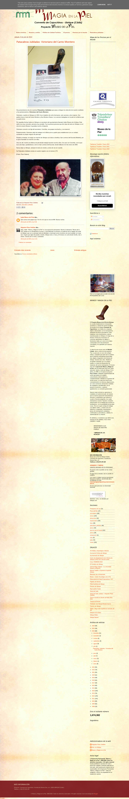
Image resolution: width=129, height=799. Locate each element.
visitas (92, 542)
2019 (93, 677)
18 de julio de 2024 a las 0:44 (29, 222)
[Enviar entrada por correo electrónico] (42, 202)
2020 (93, 675)
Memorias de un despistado (97, 574)
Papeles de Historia (95, 581)
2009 (93, 704)
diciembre (96, 633)
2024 (93, 631)
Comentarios (95, 219)
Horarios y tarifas (34, 32)
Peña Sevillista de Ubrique (97, 584)
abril (94, 656)
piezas (92, 528)
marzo (95, 658)
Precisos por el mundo (80, 32)
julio (94, 646)
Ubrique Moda (94, 615)
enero (95, 663)
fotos (91, 523)
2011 (93, 698)
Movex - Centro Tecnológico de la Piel (100, 577)
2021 (93, 672)
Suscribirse (102, 206)
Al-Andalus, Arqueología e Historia (99, 550)
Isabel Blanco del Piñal (27, 217)
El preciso (66, 32)
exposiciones (93, 520)
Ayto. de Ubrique (96, 747)
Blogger (96, 793)
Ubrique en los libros (95, 612)
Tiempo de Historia (95, 601)
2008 (93, 706)
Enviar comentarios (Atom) (29, 254)
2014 (93, 690)
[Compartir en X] (21, 207)
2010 (93, 701)
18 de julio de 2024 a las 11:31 (29, 239)
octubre (95, 638)
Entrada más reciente (22, 250)
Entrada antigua (80, 250)
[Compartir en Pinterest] (24, 207)
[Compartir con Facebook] (23, 207)
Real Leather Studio (95, 589)
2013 (93, 693)
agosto (95, 643)
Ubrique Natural (94, 617)
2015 (93, 688)
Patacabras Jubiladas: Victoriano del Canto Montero (45, 42)
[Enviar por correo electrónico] (17, 207)
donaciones (93, 518)
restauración (93, 535)
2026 (93, 625)
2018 (93, 680)
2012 (93, 696)
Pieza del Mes (94, 511)
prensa (92, 532)
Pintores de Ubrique (95, 586)
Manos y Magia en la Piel (99, 750)
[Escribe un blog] (19, 207)
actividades (93, 513)
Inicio (52, 250)
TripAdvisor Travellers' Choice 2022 (99, 144)
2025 (93, 628)
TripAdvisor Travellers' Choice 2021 (99, 146)
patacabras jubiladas (27, 204)
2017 (93, 683)
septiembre (96, 641)
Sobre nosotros (21, 32)
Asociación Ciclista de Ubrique (98, 553)
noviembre (96, 636)
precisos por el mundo (96, 530)
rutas (91, 537)
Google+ (2, 798)
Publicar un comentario (25, 242)
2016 (93, 685)
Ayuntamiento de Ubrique (97, 555)
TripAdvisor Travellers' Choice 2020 (99, 149)
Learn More (101, 4)
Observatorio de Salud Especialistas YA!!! (101, 579)
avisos (92, 516)
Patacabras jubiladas (96, 32)
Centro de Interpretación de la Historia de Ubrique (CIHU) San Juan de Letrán (101, 558)
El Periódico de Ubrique (96, 564)
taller (91, 540)
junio (94, 653)
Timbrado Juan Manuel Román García (100, 604)
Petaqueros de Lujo (95, 508)
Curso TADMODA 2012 (96, 562)
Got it (109, 4)
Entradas (94, 216)
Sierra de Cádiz (94, 591)
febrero (95, 661)
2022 (93, 669)
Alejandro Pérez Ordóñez (28, 227)
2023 (93, 667)
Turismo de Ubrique (95, 606)
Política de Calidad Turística (52, 32)
